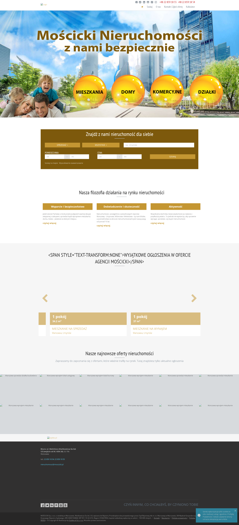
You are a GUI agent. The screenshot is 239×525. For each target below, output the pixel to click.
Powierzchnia (52, 152)
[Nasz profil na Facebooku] (43, 505)
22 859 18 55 (60, 459)
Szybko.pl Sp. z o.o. (76, 520)
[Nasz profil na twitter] (47, 505)
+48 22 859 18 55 (168, 2)
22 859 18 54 (49, 459)
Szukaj (149, 6)
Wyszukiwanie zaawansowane (71, 163)
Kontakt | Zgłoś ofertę (173, 6)
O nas (158, 6)
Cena (99, 152)
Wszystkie (100, 145)
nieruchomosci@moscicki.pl (52, 464)
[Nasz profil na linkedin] (52, 505)
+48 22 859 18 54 (186, 2)
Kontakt (157, 518)
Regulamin (166, 518)
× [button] (235, 511)
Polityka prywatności (179, 518)
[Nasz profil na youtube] (65, 505)
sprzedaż (62, 145)
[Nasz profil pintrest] (56, 505)
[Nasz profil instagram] (61, 505)
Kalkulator (190, 6)
